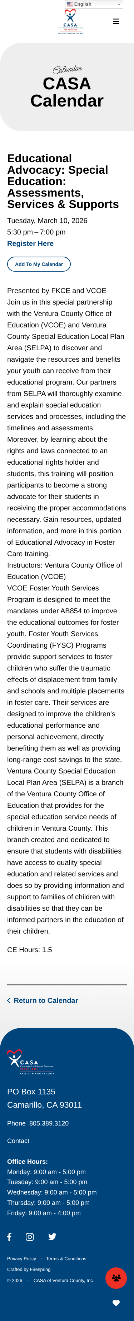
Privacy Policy (21, 1258)
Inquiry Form (116, 1278)
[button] (116, 21)
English (82, 4)
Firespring (40, 1269)
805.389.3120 (49, 1123)
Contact (18, 1140)
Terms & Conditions (66, 1258)
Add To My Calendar (39, 264)
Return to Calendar (46, 1001)
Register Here (30, 244)
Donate (116, 1303)
